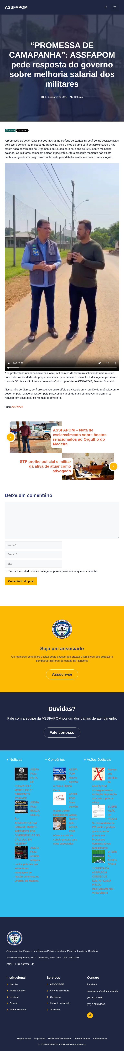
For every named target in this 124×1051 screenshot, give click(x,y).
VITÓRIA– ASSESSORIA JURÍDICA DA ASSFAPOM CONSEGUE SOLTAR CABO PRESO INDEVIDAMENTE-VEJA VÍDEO (104, 872)
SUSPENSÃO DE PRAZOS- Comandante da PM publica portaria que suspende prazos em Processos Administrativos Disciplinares (104, 827)
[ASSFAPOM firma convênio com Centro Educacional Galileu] (59, 799)
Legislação (39, 1038)
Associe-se (62, 674)
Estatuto (14, 1003)
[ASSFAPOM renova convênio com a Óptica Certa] (59, 775)
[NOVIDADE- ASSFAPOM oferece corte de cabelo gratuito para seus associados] (59, 824)
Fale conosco (62, 732)
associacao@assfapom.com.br (103, 991)
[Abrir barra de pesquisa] (105, 7)
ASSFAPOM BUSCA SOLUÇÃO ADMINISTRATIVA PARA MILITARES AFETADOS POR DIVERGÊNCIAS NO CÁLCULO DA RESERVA (27, 823)
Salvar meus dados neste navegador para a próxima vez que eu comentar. (53, 571)
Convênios (55, 997)
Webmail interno (18, 1009)
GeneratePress (78, 1044)
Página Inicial (24, 1038)
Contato (93, 977)
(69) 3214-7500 (95, 997)
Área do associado (59, 990)
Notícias (78, 97)
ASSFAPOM (16, 7)
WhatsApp (10, 130)
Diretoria (14, 997)
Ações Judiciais (18, 990)
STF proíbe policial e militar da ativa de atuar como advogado (45, 466)
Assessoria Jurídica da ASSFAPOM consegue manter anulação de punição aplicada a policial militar (104, 786)
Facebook (92, 984)
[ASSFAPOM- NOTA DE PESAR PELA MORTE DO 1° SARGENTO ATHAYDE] (21, 775)
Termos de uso (82, 1038)
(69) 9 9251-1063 (96, 1004)
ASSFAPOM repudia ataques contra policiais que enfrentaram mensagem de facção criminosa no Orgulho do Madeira (27, 864)
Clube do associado (60, 1003)
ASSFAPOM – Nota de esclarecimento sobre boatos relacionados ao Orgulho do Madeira (79, 437)
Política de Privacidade (60, 1038)
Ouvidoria (55, 1009)
